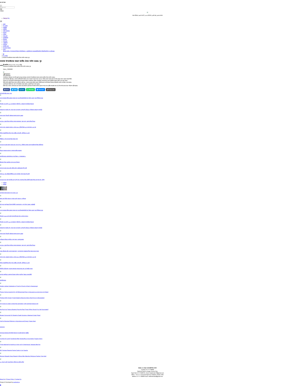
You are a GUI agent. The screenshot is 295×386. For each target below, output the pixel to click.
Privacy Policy (10, 379)
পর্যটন (21, 51)
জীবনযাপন (5, 51)
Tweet (15, 89)
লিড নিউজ (41, 51)
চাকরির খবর (6, 46)
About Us (2, 379)
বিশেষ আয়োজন (32, 51)
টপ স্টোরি (5, 26)
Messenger (41, 89)
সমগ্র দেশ (5, 36)
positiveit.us (16, 382)
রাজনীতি (5, 27)
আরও (4, 49)
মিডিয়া (37, 51)
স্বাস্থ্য (53, 51)
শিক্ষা (45, 51)
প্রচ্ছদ (4, 24)
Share (7, 89)
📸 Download (7, 73)
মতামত (4, 32)
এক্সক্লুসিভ (5, 43)
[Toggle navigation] (1, 21)
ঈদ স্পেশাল (10, 51)
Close (2, 10)
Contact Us (18, 379)
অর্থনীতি (5, 29)
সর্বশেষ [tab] (4, 183)
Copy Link (51, 89)
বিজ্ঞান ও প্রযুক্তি (25, 51)
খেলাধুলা (5, 44)
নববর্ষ (14, 51)
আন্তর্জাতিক (5, 38)
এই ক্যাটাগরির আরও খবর (6, 93)
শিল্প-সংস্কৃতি (49, 51)
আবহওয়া (5, 41)
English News (7, 48)
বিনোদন (5, 39)
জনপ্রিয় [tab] (4, 184)
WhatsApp (31, 89)
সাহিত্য (4, 34)
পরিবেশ (18, 51)
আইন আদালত (6, 31)
